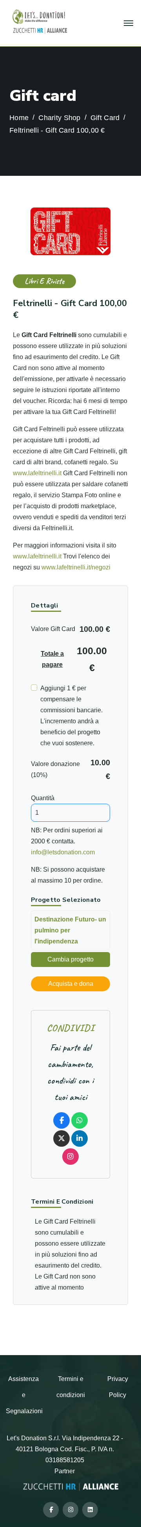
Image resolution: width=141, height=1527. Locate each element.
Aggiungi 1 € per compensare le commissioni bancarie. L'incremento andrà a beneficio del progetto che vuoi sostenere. (71, 715)
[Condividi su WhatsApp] (79, 1120)
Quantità (42, 798)
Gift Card (104, 118)
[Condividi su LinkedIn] (79, 1138)
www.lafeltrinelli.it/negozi (76, 567)
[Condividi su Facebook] (61, 1120)
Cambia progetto (70, 959)
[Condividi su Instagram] (70, 1156)
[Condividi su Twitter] (61, 1138)
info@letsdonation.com (63, 852)
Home (19, 118)
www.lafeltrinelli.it (38, 473)
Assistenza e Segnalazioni (24, 1395)
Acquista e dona (70, 983)
